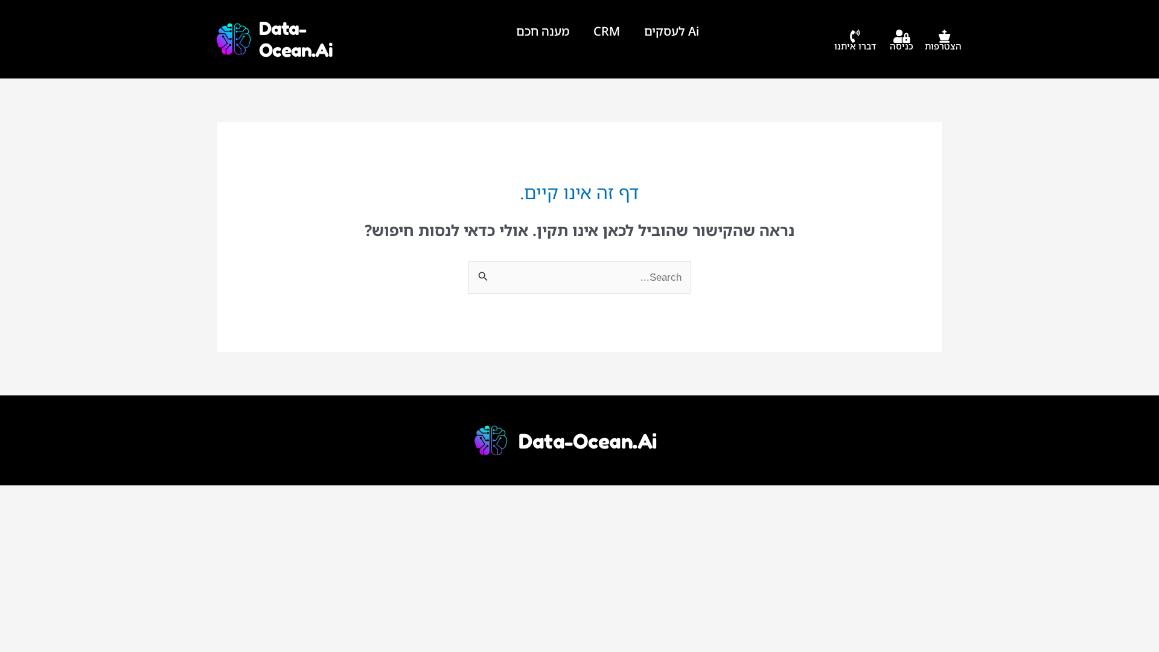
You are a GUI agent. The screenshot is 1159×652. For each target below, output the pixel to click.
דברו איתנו (855, 46)
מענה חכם (542, 31)
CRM (606, 31)
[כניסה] (901, 36)
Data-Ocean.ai (296, 39)
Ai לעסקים (671, 31)
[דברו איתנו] (855, 36)
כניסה (901, 46)
